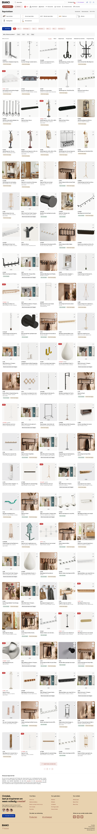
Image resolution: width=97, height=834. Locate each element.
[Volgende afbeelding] (19, 49)
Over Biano (32, 796)
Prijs (18, 28)
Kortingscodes (71, 2)
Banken (42, 6)
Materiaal (41, 28)
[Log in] (93, 2)
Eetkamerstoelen (68, 6)
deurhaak (29, 780)
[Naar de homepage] (6, 2)
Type (34, 28)
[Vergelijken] (18, 45)
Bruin (24, 34)
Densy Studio (54, 809)
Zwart (18, 34)
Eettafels (77, 6)
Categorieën (8, 6)
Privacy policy (92, 826)
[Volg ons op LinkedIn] (82, 817)
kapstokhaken (39, 780)
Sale (27, 6)
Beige (32, 34)
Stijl (53, 28)
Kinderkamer (34, 6)
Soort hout (60, 28)
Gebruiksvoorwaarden (89, 828)
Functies (31, 809)
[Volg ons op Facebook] (78, 817)
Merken (53, 799)
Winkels (53, 802)
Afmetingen (26, 28)
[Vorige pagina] (45, 769)
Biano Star (75, 804)
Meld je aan (76, 799)
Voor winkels (76, 796)
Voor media (32, 806)
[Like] (18, 43)
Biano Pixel (75, 802)
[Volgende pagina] (52, 769)
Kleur (48, 28)
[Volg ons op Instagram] (74, 817)
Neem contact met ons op (36, 804)
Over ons (31, 799)
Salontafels (50, 6)
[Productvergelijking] (87, 2)
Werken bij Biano (33, 802)
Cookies (93, 825)
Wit (28, 34)
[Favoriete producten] (90, 2)
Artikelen (53, 804)
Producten (33, 817)
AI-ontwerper (81, 2)
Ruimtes (18, 6)
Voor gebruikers (55, 796)
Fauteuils (59, 6)
